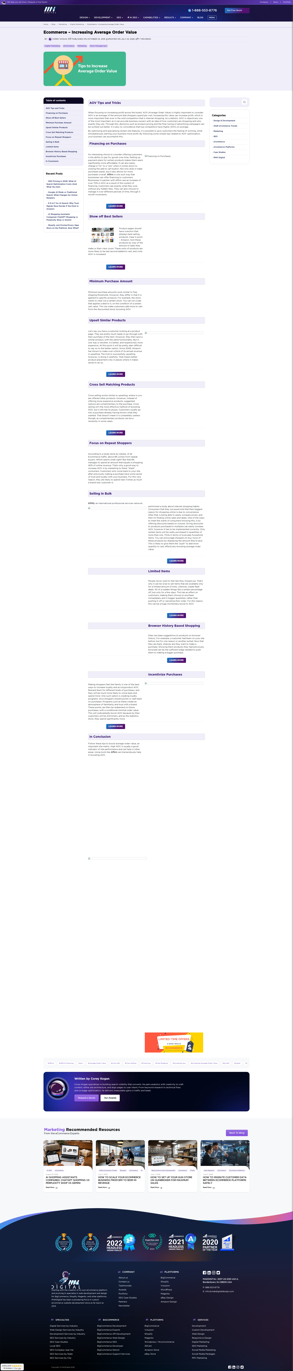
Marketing (82, 46)
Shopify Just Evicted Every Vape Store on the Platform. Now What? (62, 226)
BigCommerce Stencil (108, 1350)
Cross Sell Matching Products (59, 132)
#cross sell (115, 1063)
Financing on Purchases (57, 113)
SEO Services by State (61, 1354)
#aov (81, 1063)
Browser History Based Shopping (61, 152)
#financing (145, 1063)
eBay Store (150, 1354)
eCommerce (68, 46)
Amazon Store (152, 1350)
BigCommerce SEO (107, 1342)
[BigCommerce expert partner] (63, 1242)
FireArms (193, 1170)
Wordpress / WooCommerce (159, 1342)
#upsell (237, 1063)
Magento (149, 1338)
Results (169, 18)
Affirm (110, 175)
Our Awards (110, 1098)
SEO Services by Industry (63, 1338)
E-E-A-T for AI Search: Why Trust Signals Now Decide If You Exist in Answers (62, 206)
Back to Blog (236, 1133)
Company (264, 2)
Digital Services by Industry (64, 1326)
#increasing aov (179, 1063)
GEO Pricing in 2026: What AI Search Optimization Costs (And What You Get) (61, 184)
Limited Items (52, 147)
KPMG (91, 503)
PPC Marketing (199, 1358)
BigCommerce (152, 1326)
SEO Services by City (60, 1358)
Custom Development (203, 1330)
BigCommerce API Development (113, 1334)
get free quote (234, 10)
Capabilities (150, 18)
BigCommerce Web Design (111, 1338)
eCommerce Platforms (224, 147)
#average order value (97, 1063)
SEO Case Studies (59, 1342)
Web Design (198, 1334)
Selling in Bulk (52, 142)
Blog (200, 18)
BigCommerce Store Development (163, 1170)
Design (84, 18)
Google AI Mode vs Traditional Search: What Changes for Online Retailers (61, 195)
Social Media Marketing (204, 1350)
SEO (119, 18)
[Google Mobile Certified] (121, 1245)
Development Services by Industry (67, 1334)
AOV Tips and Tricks (55, 108)
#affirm (51, 1063)
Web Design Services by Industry (67, 1330)
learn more (116, 206)
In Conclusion (52, 161)
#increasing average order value (204, 1063)
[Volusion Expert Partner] (90, 1242)
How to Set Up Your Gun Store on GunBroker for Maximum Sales (171, 1180)
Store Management (98, 46)
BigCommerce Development (111, 1326)
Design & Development (224, 121)
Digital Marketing (52, 46)
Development (102, 18)
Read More (50, 1187)
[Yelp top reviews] (182, 1244)
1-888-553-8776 (204, 10)
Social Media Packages (203, 1354)
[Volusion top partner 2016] (220, 1245)
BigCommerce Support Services (113, 1354)
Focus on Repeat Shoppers (58, 137)
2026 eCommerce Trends (225, 126)
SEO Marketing (199, 1346)
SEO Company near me (61, 1350)
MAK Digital (219, 157)
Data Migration (209, 1170)
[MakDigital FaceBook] (204, 1273)
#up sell (225, 1063)
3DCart (148, 1346)
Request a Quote (86, 1098)
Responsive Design (202, 1338)
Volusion (149, 1330)
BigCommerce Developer (110, 1346)
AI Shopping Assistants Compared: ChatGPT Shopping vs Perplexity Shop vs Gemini (62, 217)
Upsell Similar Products (57, 127)
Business (123, 1170)
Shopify (149, 1334)
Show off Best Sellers (56, 118)
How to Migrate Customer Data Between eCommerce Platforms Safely (225, 1180)
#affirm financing (66, 1063)
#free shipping (161, 1063)
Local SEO (55, 1346)
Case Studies (220, 152)
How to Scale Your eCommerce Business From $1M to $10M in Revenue (119, 1180)
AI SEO (133, 18)
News (275, 2)
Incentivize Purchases (56, 156)
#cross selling (130, 1063)
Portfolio (287, 2)
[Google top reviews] (152, 1242)
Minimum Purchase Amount (58, 123)
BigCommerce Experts (108, 1330)
